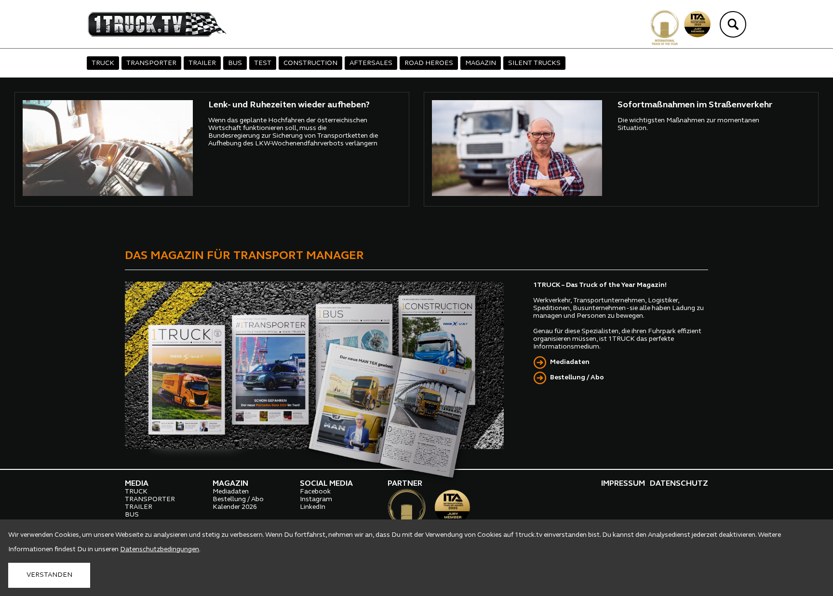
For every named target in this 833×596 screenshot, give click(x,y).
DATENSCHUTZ (679, 484)
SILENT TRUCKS (534, 63)
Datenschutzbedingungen (159, 549)
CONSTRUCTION (310, 63)
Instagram (316, 499)
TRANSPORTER (151, 63)
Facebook (315, 491)
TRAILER (202, 63)
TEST (262, 63)
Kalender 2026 (235, 507)
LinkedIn (312, 507)
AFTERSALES (370, 63)
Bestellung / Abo (577, 377)
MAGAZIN (480, 63)
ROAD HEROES (428, 63)
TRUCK (103, 63)
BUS (235, 63)
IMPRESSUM (623, 484)
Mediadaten (570, 362)
